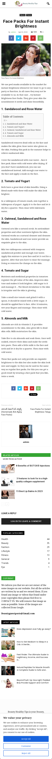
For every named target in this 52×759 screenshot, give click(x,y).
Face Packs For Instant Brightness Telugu (40, 410)
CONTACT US (8, 601)
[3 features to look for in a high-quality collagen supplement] (8, 481)
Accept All (26, 739)
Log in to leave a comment (26, 521)
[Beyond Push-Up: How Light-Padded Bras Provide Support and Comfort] (8, 683)
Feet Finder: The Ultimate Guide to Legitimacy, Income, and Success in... (33, 657)
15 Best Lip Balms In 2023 (29, 491)
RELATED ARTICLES (11, 455)
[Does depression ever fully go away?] (8, 632)
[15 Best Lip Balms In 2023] (8, 494)
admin (13, 32)
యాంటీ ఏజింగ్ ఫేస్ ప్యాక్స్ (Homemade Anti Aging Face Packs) (11, 412)
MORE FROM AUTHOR (12, 459)
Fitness (4, 555)
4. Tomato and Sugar (14, 133)
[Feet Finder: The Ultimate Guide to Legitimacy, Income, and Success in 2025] (8, 657)
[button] (48, 3)
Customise (26, 746)
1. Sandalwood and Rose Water (18, 124)
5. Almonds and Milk (14, 136)
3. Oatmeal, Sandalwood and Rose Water (23, 130)
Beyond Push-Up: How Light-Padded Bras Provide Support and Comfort (33, 681)
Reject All (26, 753)
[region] (26, 736)
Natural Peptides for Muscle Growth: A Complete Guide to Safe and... (33, 668)
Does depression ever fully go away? (34, 629)
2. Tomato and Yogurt (14, 127)
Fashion (5, 547)
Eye (3, 567)
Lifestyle (5, 551)
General (5, 559)
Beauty (22, 15)
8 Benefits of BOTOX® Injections (33, 465)
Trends (29, 15)
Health (4, 539)
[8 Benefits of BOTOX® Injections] (8, 468)
